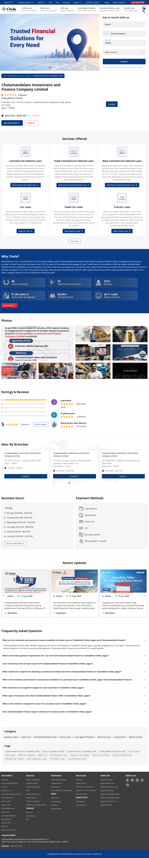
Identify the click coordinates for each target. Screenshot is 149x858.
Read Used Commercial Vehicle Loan (72, 185)
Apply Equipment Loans (108, 801)
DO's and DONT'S (82, 794)
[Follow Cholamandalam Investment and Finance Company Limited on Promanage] (142, 780)
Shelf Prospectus (31, 798)
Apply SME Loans (106, 805)
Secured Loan (131, 9)
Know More (7, 305)
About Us (29, 812)
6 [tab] (79, 483)
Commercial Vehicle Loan (9, 783)
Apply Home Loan (107, 780)
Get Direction (10, 123)
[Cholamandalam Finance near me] (5, 76)
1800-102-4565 (16, 846)
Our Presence (30, 816)
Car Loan (4, 787)
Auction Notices (56, 809)
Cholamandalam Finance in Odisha (18, 76)
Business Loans (11, 737)
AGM (27, 790)
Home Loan (48, 9)
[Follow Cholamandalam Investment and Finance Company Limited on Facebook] (127, 780)
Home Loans (65, 737)
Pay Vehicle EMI (138, 2)
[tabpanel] (49, 42)
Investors (66, 2)
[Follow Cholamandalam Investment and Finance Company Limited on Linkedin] (132, 780)
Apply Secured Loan (107, 790)
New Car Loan (6, 801)
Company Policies (32, 783)
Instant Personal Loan (8, 830)
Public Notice (55, 787)
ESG (57, 2)
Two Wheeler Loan (7, 798)
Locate (111, 104)
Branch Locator (81, 783)
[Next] (145, 595)
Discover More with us (15, 543)
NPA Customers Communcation (61, 790)
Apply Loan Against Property (110, 794)
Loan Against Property (87, 9)
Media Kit (54, 805)
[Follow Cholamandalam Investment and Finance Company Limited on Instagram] (137, 780)
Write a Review (40, 424)
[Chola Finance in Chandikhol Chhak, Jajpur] (8, 9)
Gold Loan (25, 737)
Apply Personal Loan (107, 783)
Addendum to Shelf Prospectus (36, 805)
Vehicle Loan (29, 9)
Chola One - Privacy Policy (84, 787)
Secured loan (119, 737)
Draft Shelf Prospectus (33, 794)
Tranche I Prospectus (33, 801)
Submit (124, 61)
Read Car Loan (24, 231)
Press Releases (56, 802)
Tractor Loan (5, 805)
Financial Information (33, 787)
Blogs (107, 2)
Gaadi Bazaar (80, 802)
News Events (55, 798)
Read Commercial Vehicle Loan (24, 185)
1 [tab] (49, 67)
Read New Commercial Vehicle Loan (120, 185)
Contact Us (79, 780)
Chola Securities (81, 805)
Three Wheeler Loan (8, 808)
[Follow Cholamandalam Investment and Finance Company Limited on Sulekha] (127, 785)
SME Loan (67, 9)
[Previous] (3, 595)
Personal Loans (104, 737)
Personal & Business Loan (110, 9)
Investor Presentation (33, 780)
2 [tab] (71, 483)
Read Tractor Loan (120, 231)
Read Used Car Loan (72, 231)
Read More (12, 613)
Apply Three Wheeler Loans (110, 798)
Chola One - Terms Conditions (86, 790)
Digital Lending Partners (59, 780)
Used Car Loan (6, 790)
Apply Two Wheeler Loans (109, 787)
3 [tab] (73, 483)
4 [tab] (75, 483)
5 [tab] (77, 483)
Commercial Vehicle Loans (45, 737)
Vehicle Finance (135, 737)
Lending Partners (56, 783)
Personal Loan (6, 819)
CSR (50, 2)
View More (74, 241)
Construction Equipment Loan (11, 794)
